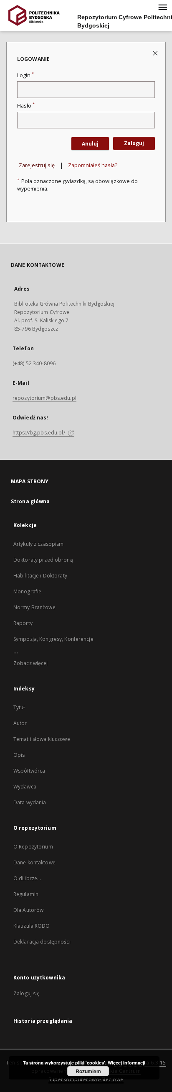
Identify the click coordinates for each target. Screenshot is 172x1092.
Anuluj (90, 143)
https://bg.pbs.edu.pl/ (39, 432)
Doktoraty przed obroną (43, 559)
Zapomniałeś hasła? (92, 165)
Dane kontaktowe (34, 862)
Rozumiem (88, 1071)
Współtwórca (29, 770)
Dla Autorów (28, 910)
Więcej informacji (126, 1062)
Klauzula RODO (31, 925)
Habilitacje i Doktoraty (40, 575)
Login (25, 75)
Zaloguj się (26, 993)
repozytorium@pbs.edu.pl (44, 398)
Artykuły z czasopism (38, 543)
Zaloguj (134, 143)
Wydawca (24, 786)
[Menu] (162, 6)
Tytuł (19, 707)
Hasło (26, 105)
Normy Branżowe (34, 607)
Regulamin (25, 894)
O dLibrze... (27, 878)
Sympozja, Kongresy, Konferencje (53, 639)
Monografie (27, 591)
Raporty (23, 623)
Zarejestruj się (37, 165)
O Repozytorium (33, 846)
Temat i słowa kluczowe (41, 739)
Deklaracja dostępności (42, 941)
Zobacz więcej (30, 663)
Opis (19, 754)
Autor (20, 723)
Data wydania (29, 802)
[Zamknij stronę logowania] (156, 53)
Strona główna (30, 501)
